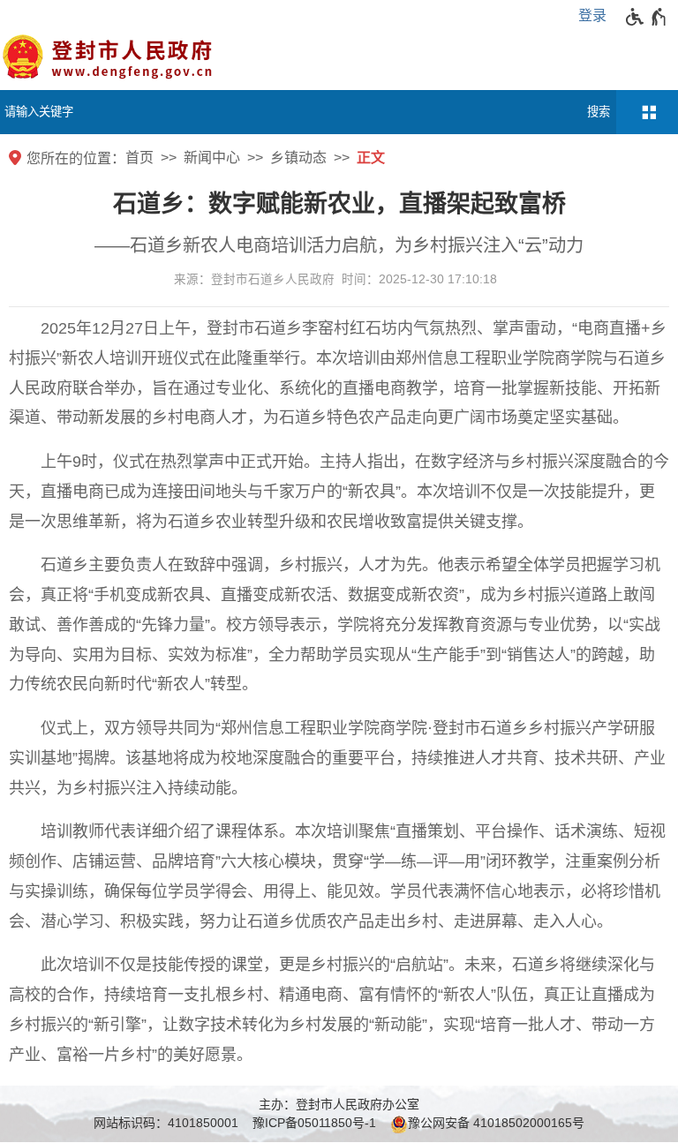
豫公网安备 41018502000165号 (496, 1123)
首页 (139, 157)
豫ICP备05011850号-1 (314, 1123)
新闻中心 (212, 157)
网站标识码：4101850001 (166, 1123)
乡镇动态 (298, 157)
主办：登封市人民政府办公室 (339, 1104)
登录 (592, 15)
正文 (371, 157)
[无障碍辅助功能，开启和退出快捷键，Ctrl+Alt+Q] (646, 16)
